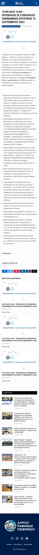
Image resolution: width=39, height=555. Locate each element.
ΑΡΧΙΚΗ (9, 544)
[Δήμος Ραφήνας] (19, 3)
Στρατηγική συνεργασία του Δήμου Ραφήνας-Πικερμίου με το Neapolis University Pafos (25, 487)
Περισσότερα (6, 312)
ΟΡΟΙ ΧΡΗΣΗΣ (17, 544)
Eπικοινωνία (28, 544)
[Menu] (3, 3)
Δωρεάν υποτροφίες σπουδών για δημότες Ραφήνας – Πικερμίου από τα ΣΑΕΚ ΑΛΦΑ (25, 430)
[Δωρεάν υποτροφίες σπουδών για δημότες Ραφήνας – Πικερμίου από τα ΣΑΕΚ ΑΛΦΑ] (7, 431)
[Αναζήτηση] (36, 3)
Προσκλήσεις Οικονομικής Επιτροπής (11, 26)
